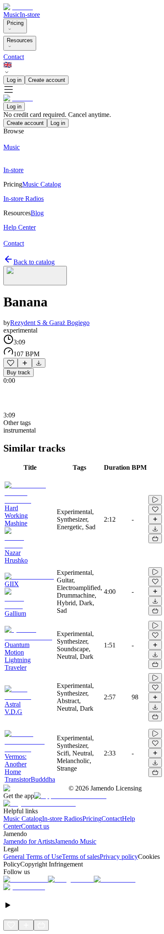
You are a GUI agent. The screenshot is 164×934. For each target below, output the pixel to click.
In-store (30, 14)
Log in (14, 80)
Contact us (35, 826)
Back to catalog (34, 261)
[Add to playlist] (25, 363)
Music (11, 14)
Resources (20, 40)
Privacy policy (119, 856)
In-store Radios (62, 818)
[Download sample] (38, 363)
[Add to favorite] (10, 363)
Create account (46, 80)
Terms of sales (81, 856)
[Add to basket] (155, 538)
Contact (13, 56)
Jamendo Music (75, 841)
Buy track (18, 372)
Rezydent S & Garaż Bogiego (50, 322)
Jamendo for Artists (29, 841)
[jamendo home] (18, 7)
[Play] (35, 275)
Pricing (15, 23)
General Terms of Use (32, 856)
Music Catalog (22, 818)
